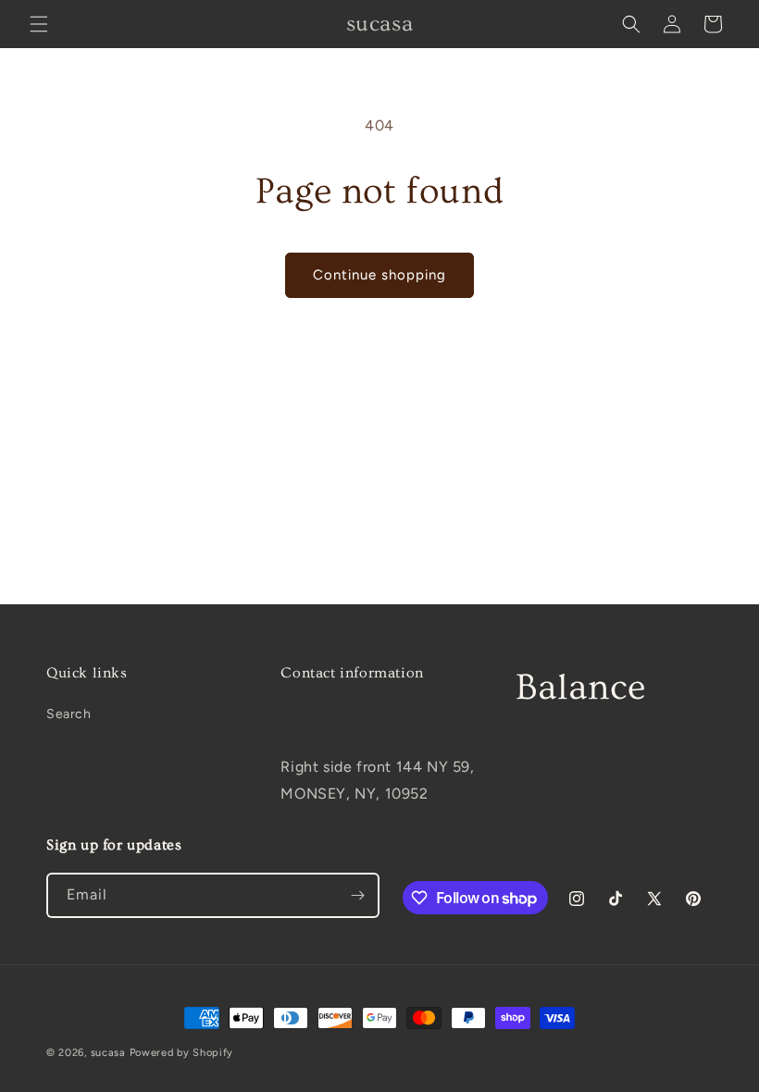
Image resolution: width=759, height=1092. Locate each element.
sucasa (108, 1053)
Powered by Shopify (182, 1053)
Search (69, 714)
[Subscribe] (357, 895)
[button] (39, 24)
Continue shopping (379, 275)
